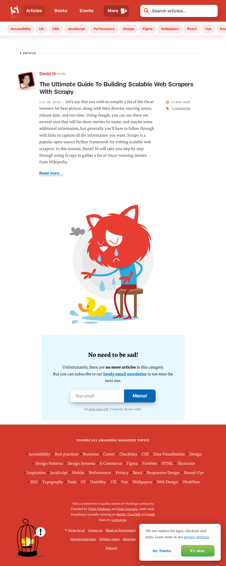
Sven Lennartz (127, 509)
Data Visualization (169, 454)
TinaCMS (133, 515)
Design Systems (81, 463)
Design (128, 29)
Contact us (95, 530)
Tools (72, 482)
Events (86, 10)
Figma (148, 29)
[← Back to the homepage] (14, 11)
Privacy (122, 472)
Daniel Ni (48, 73)
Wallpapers (170, 29)
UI (83, 482)
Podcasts (111, 548)
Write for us (76, 530)
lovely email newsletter (125, 374)
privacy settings (196, 537)
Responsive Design (163, 472)
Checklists (128, 454)
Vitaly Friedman (99, 509)
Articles (34, 10)
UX (41, 29)
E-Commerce (111, 463)
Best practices (67, 454)
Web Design (167, 482)
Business (91, 454)
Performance (104, 29)
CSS (55, 29)
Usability (98, 482)
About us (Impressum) (121, 530)
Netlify (121, 515)
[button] (212, 10)
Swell (150, 515)
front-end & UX (98, 409)
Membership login (83, 539)
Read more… (51, 173)
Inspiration (36, 472)
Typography (52, 482)
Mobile (78, 472)
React (192, 29)
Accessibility (21, 29)
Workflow (191, 482)
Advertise (129, 539)
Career (109, 454)
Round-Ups (194, 472)
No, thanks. (162, 551)
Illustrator (186, 463)
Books (60, 10)
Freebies (149, 463)
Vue (208, 29)
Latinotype (118, 520)
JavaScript (76, 29)
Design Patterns (49, 463)
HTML (167, 463)
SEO (34, 482)
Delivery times (109, 539)
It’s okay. (197, 551)
